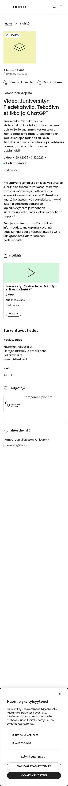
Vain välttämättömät (34, 766)
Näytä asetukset (34, 757)
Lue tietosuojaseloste (24, 735)
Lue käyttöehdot (20, 743)
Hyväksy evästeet (34, 775)
